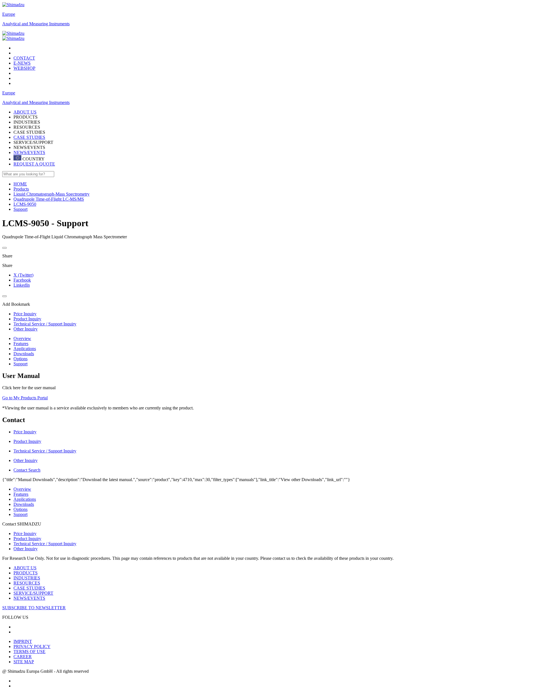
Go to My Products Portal (25, 397)
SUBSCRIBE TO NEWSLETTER (34, 607)
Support (20, 363)
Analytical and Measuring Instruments (36, 23)
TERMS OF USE (29, 651)
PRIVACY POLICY (32, 646)
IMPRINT (22, 641)
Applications (24, 348)
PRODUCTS (25, 572)
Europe (8, 14)
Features (20, 343)
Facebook (22, 280)
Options (20, 358)
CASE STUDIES (29, 137)
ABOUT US (24, 567)
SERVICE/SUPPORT (33, 593)
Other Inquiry (25, 548)
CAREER (22, 656)
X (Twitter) (23, 275)
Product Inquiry (27, 538)
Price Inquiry (24, 533)
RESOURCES (26, 583)
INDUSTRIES (26, 578)
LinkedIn (21, 285)
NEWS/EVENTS (29, 152)
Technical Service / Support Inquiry (44, 543)
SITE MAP (23, 661)
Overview (22, 338)
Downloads (23, 353)
